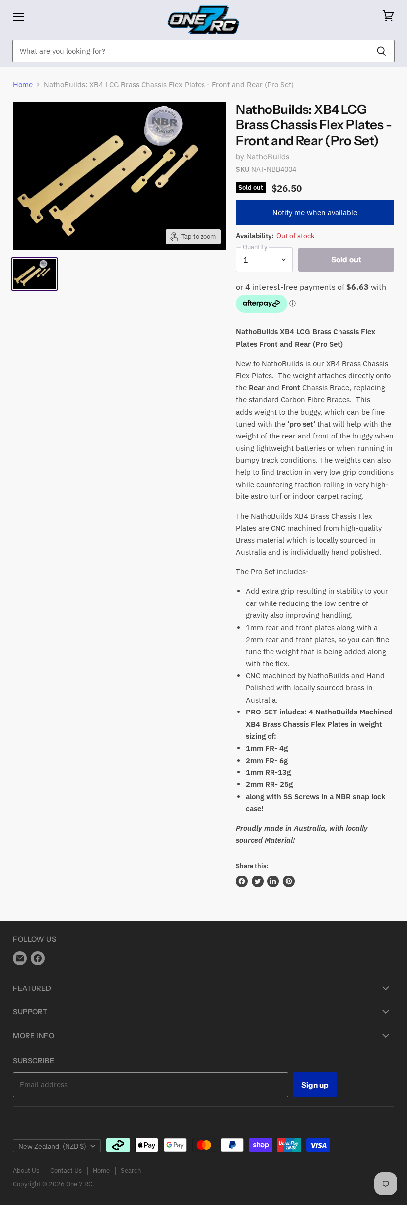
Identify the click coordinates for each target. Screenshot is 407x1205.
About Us (26, 1170)
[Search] (381, 51)
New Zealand (52, 1146)
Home (23, 84)
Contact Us (66, 1170)
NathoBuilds (268, 156)
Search (131, 1170)
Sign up (315, 1085)
